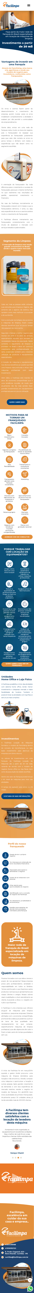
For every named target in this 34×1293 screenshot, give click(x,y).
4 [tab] (21, 1157)
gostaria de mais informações (17, 796)
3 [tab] (18, 1157)
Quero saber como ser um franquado (17, 664)
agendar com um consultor (17, 537)
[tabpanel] (17, 1141)
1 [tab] (13, 1157)
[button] (4, 5)
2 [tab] (15, 1157)
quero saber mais (17, 402)
